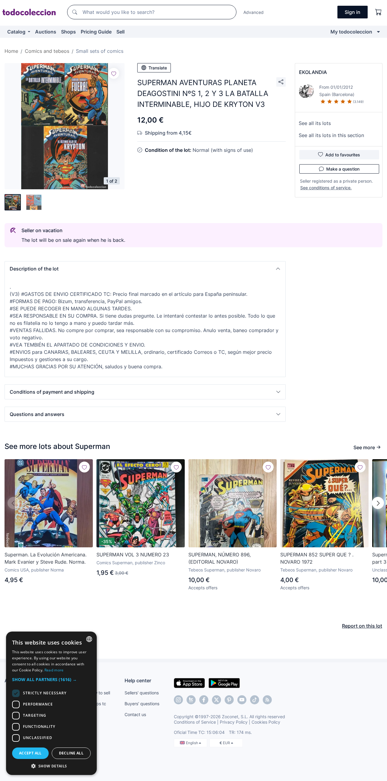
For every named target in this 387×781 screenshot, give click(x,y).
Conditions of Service (195, 722)
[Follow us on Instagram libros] (191, 699)
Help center (138, 680)
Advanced (253, 12)
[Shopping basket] (378, 12)
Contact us (135, 714)
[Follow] (113, 73)
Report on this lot (362, 626)
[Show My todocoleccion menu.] (378, 32)
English (192, 743)
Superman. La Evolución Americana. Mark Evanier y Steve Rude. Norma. (45, 558)
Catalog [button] (17, 32)
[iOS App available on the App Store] (189, 683)
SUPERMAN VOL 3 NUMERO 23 (132, 555)
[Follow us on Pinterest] (229, 699)
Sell (120, 32)
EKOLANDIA (313, 72)
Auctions (45, 32)
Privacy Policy (234, 722)
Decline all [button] (71, 753)
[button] (145, 268)
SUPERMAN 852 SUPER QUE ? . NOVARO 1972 (316, 558)
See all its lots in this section (331, 135)
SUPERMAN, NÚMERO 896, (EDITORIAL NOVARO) (219, 558)
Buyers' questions (142, 703)
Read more (54, 670)
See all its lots (315, 123)
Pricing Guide (96, 32)
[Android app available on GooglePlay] (224, 683)
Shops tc (97, 703)
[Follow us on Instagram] (178, 699)
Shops (68, 32)
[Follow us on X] (216, 699)
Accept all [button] (30, 753)
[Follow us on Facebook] (203, 699)
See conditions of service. (326, 187)
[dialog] (51, 703)
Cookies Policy (266, 722)
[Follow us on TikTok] (254, 699)
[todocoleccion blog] (267, 699)
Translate (157, 67)
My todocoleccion (351, 32)
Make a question (342, 168)
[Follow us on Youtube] (241, 699)
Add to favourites (342, 154)
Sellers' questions (142, 692)
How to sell (99, 692)
